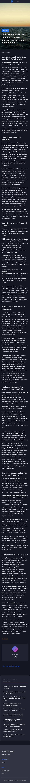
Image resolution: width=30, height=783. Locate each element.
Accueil (3, 52)
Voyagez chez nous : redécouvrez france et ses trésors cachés (14, 692)
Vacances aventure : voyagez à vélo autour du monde (14, 687)
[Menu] (17, 1)
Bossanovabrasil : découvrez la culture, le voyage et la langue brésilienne (14, 709)
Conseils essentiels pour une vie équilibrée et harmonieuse (12, 704)
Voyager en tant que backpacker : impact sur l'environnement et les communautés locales (14, 698)
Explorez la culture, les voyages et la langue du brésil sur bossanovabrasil (13, 714)
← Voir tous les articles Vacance (11, 666)
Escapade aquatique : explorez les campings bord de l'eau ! (12, 730)
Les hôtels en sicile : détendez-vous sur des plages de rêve (13, 735)
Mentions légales (6, 770)
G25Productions (7, 751)
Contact (4, 773)
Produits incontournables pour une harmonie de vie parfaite (12, 720)
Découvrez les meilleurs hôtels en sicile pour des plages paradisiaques (14, 725)
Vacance (5, 30)
